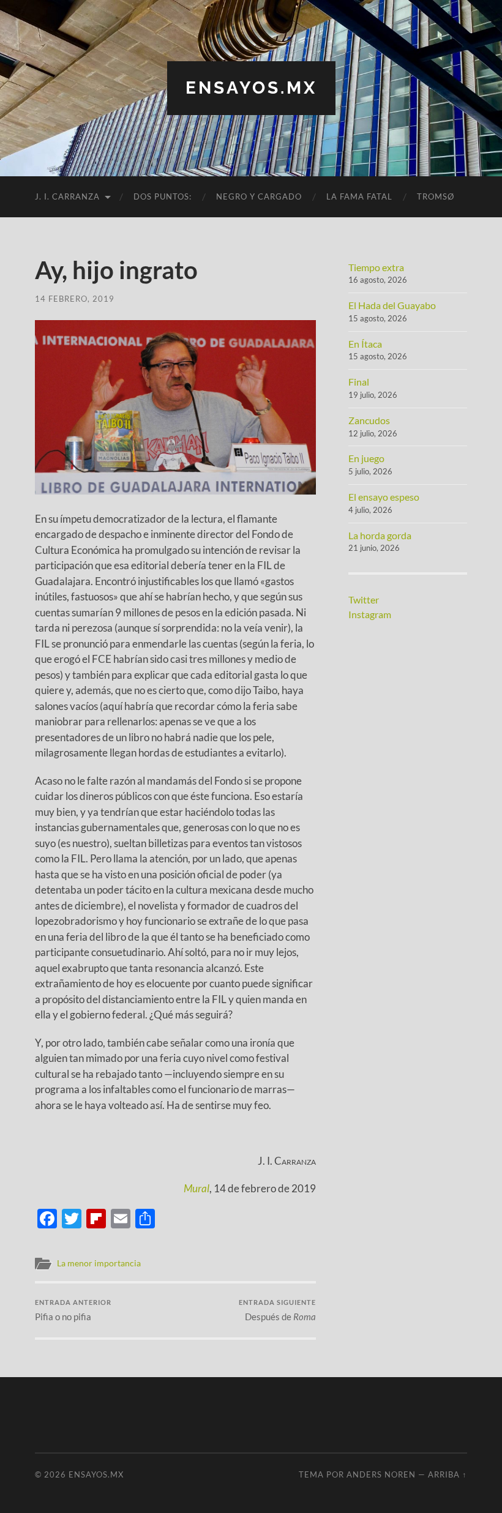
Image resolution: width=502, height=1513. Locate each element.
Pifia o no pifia (73, 1310)
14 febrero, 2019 (74, 299)
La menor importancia (99, 1263)
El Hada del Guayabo (392, 305)
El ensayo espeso (383, 496)
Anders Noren (381, 1474)
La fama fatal (359, 196)
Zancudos (369, 420)
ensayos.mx (251, 88)
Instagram (369, 614)
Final (358, 381)
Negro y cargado (259, 196)
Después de (277, 1310)
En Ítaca (365, 343)
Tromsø (435, 196)
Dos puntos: (162, 196)
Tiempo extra (376, 267)
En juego (366, 458)
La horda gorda (379, 535)
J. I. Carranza (67, 196)
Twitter (363, 599)
